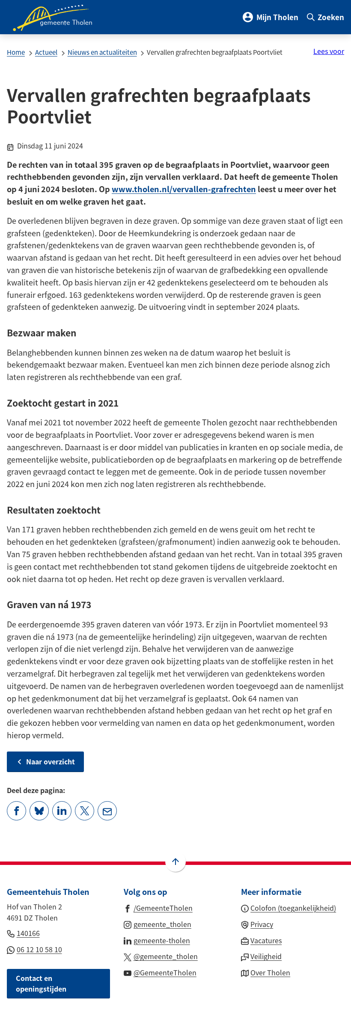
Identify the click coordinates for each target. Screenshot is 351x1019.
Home (16, 52)
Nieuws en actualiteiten (102, 52)
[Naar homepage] (58, 17)
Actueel (46, 52)
